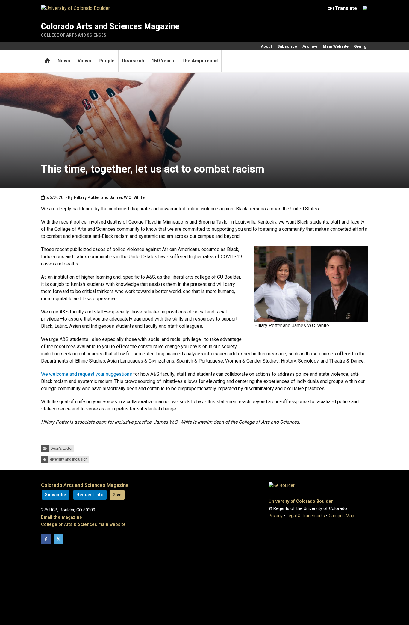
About (266, 46)
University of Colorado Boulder (301, 501)
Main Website (336, 46)
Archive (309, 46)
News (63, 61)
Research (133, 61)
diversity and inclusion (68, 459)
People (107, 61)
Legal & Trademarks (306, 515)
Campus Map (341, 515)
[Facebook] (46, 539)
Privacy (276, 515)
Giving (360, 46)
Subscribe (287, 46)
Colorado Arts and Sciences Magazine (110, 26)
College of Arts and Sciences (73, 35)
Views (84, 61)
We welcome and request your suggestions (86, 374)
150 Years (163, 61)
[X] (58, 539)
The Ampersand (199, 61)
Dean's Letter (61, 448)
